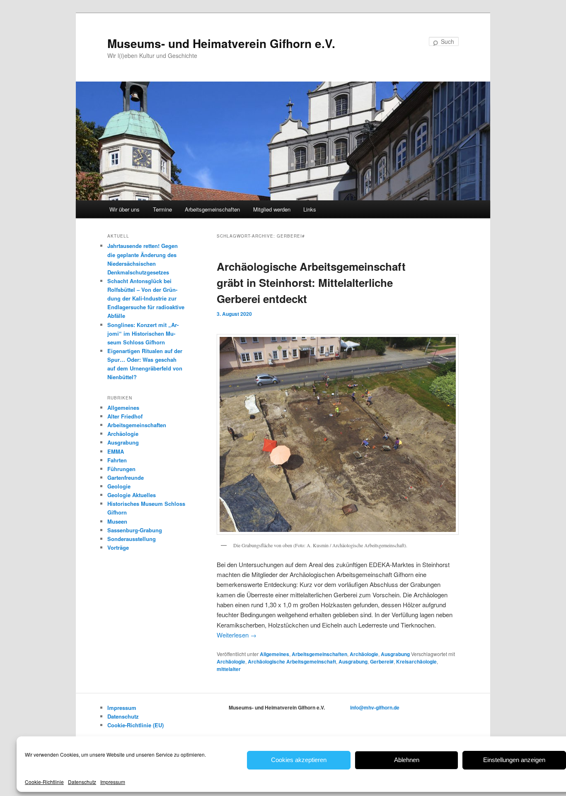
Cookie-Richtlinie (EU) (135, 725)
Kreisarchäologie (416, 661)
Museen (117, 521)
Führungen (121, 469)
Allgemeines (274, 654)
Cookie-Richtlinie (44, 781)
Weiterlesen (236, 634)
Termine (162, 209)
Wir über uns (124, 209)
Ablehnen (406, 759)
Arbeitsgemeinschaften (212, 209)
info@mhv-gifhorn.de (374, 707)
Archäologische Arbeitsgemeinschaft (292, 661)
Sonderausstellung (131, 539)
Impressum (112, 781)
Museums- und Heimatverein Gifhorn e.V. (221, 43)
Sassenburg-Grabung (134, 530)
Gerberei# (382, 661)
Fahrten (117, 460)
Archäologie (364, 654)
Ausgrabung (395, 654)
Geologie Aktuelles (131, 495)
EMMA (115, 451)
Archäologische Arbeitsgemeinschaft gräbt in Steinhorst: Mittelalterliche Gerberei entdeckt (311, 282)
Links (309, 209)
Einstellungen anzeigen (514, 759)
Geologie (119, 486)
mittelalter (229, 669)
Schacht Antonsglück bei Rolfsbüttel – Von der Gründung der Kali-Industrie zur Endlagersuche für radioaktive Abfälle (145, 298)
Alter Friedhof (125, 416)
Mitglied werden (271, 209)
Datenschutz (82, 781)
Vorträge (118, 547)
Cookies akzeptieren (299, 759)
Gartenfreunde (125, 477)
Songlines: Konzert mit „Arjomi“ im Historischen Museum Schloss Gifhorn (143, 333)
